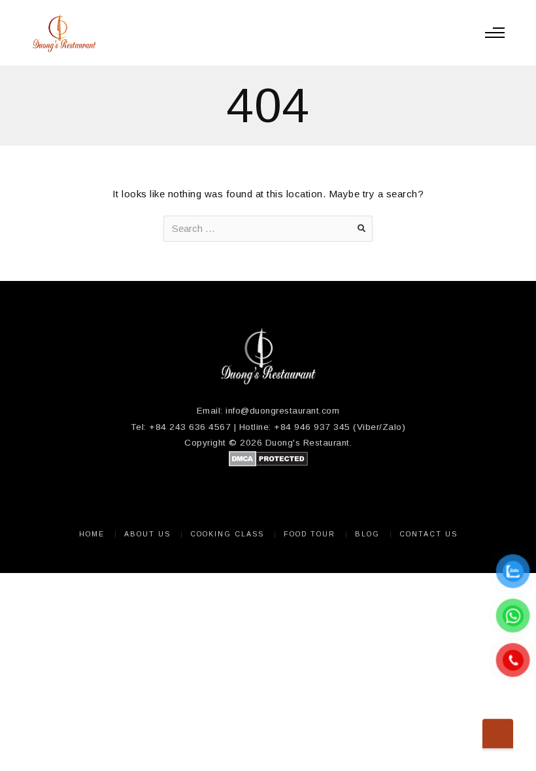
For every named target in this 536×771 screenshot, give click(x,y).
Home (92, 534)
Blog (367, 534)
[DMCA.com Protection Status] (268, 463)
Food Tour (309, 534)
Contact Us (428, 534)
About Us (147, 534)
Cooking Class (227, 534)
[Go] (361, 229)
